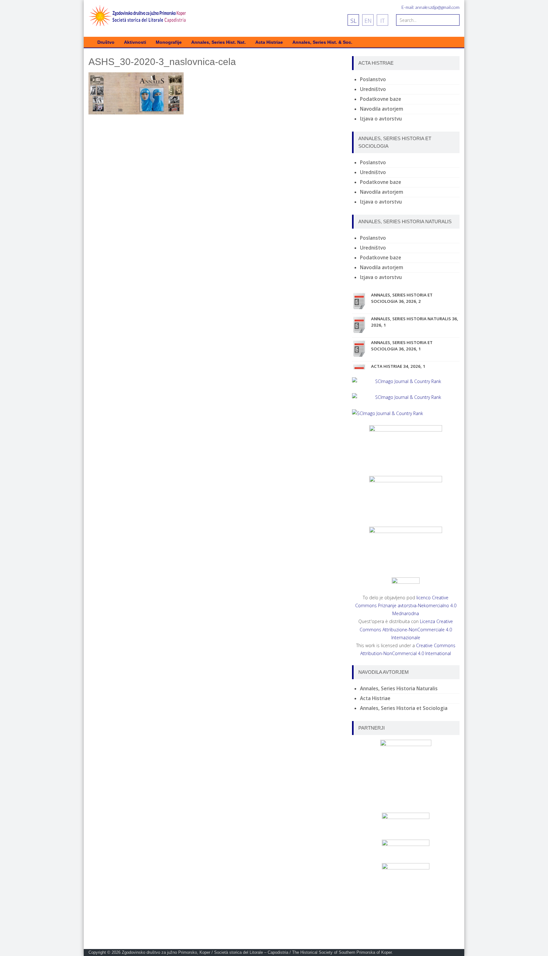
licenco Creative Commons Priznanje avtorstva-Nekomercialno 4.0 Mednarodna (405, 605)
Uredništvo (373, 89)
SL (353, 20)
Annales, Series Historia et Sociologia (403, 708)
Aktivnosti (135, 42)
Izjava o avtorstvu (381, 118)
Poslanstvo (373, 79)
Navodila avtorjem (381, 109)
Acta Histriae (269, 42)
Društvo (105, 42)
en (368, 20)
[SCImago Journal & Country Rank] (406, 381)
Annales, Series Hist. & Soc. (322, 42)
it (382, 20)
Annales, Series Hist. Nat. (218, 42)
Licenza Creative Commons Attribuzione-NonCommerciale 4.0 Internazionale (406, 629)
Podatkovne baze (380, 99)
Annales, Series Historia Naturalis (399, 688)
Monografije (169, 42)
